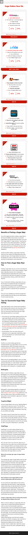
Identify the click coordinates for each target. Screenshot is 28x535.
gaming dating (17, 247)
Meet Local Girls (14, 69)
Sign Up (14, 102)
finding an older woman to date (11, 392)
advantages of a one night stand (8, 349)
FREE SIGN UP (14, 37)
